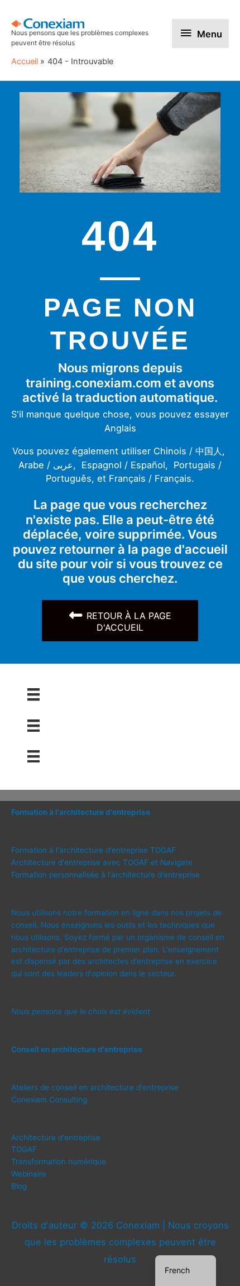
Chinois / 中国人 (187, 451)
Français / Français (150, 478)
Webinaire (28, 1173)
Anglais (120, 428)
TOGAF (24, 1149)
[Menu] (33, 694)
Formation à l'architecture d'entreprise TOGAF (93, 850)
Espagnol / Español (123, 465)
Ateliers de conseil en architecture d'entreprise (95, 1087)
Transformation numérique (58, 1161)
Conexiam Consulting (49, 1099)
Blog (19, 1186)
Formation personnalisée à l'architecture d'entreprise (105, 874)
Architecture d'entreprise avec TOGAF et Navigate (102, 862)
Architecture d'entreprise (55, 1137)
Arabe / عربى (45, 465)
